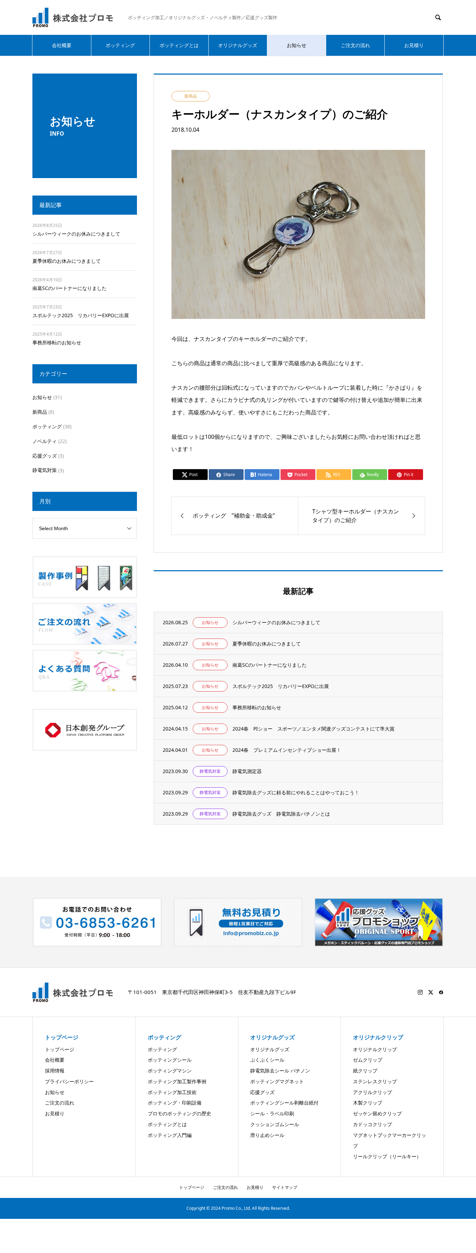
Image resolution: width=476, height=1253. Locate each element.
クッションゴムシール (274, 1124)
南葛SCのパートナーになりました (69, 288)
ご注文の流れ (355, 45)
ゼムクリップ (367, 1059)
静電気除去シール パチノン (280, 1070)
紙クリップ (365, 1070)
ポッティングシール (170, 1059)
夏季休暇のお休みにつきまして (66, 261)
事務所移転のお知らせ (56, 342)
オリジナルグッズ (237, 45)
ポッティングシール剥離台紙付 (284, 1102)
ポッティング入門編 (170, 1135)
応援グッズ (44, 455)
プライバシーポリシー (69, 1081)
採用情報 (54, 1070)
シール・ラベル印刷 (272, 1113)
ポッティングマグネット (277, 1081)
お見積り (414, 45)
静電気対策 (44, 470)
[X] (430, 992)
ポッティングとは (179, 45)
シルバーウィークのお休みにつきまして (76, 233)
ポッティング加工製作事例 (177, 1081)
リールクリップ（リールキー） (387, 1156)
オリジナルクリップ (375, 1049)
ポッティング (120, 45)
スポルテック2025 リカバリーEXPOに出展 (80, 315)
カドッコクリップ (372, 1124)
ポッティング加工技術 (172, 1092)
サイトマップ (284, 1187)
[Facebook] (441, 992)
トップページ (59, 1049)
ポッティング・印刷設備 (174, 1102)
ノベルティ (44, 441)
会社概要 (61, 45)
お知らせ (296, 45)
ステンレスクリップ (375, 1081)
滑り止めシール (267, 1135)
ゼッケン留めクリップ (377, 1113)
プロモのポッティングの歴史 (179, 1113)
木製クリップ (367, 1102)
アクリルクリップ (372, 1092)
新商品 (39, 411)
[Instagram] (420, 992)
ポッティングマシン (170, 1070)
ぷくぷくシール (267, 1059)
